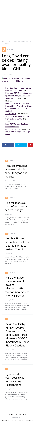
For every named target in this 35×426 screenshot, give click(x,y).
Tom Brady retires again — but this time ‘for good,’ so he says (16, 171)
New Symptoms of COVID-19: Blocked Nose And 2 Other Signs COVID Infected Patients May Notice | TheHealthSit (18, 108)
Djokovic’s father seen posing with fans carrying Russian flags (15, 379)
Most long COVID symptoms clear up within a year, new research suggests (19, 95)
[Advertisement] (17, 17)
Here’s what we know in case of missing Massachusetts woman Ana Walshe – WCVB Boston (17, 286)
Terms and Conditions (17, 421)
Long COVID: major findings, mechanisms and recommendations (16, 126)
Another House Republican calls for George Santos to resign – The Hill (17, 244)
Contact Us (5, 421)
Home (3, 41)
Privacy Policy (29, 421)
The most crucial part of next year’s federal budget (16, 206)
